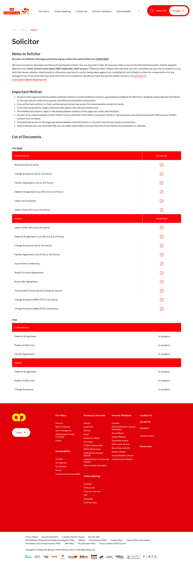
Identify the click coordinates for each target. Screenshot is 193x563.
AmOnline (88, 484)
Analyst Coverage (118, 452)
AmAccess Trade (90, 502)
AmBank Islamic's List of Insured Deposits (96, 460)
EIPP (85, 495)
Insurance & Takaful (91, 438)
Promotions (88, 442)
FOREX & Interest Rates (93, 445)
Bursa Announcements (121, 448)
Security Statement (50, 537)
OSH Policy (69, 543)
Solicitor (81, 540)
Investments (88, 427)
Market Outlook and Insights (95, 465)
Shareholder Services (120, 441)
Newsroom (146, 446)
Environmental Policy (98, 540)
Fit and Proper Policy (87, 543)
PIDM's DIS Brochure (92, 449)
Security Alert (94, 537)
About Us (59, 423)
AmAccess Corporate (92, 491)
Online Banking (62, 11)
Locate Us (145, 421)
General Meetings (119, 437)
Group (176, 10)
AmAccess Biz (89, 488)
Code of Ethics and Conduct (138, 540)
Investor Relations (102, 11)
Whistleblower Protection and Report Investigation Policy (50, 540)
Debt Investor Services (120, 444)
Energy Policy (117, 540)
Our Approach (61, 463)
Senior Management (63, 430)
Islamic (86, 434)
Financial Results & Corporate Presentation (123, 428)
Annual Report (117, 433)
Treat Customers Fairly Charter (112, 543)
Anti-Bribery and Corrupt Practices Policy (43, 543)
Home (14, 30)
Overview (59, 459)
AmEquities (88, 499)
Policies (24, 30)
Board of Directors (62, 427)
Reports (58, 470)
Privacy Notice (31, 537)
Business (87, 430)
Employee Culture (147, 436)
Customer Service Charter (73, 537)
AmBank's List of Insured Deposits (93, 454)
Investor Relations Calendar (122, 455)
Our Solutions (61, 466)
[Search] (152, 10)
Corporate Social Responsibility (67, 474)
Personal (87, 423)
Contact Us (81, 11)
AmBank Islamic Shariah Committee (65, 435)
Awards (58, 441)
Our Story (44, 11)
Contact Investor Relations (122, 459)
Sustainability (124, 11)
